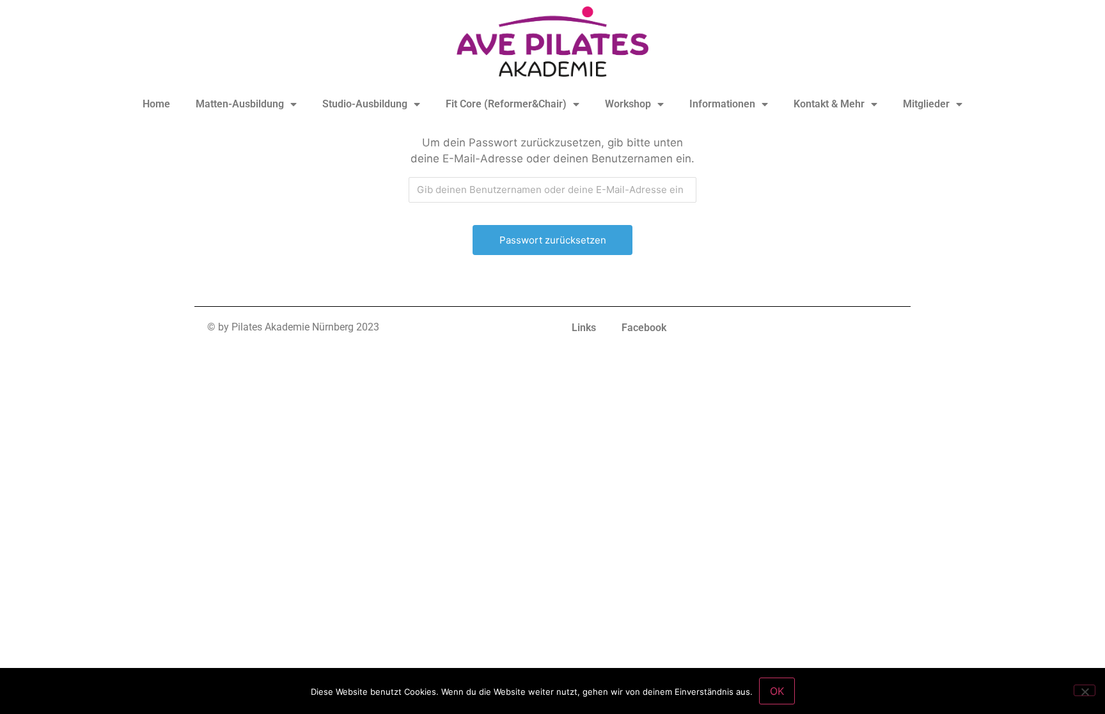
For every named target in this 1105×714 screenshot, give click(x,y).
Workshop (628, 104)
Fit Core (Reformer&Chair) (506, 104)
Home (156, 104)
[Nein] (1084, 690)
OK (777, 691)
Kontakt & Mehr (829, 104)
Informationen (722, 104)
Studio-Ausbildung (364, 104)
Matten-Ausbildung (240, 104)
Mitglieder (926, 104)
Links (584, 328)
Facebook (644, 328)
